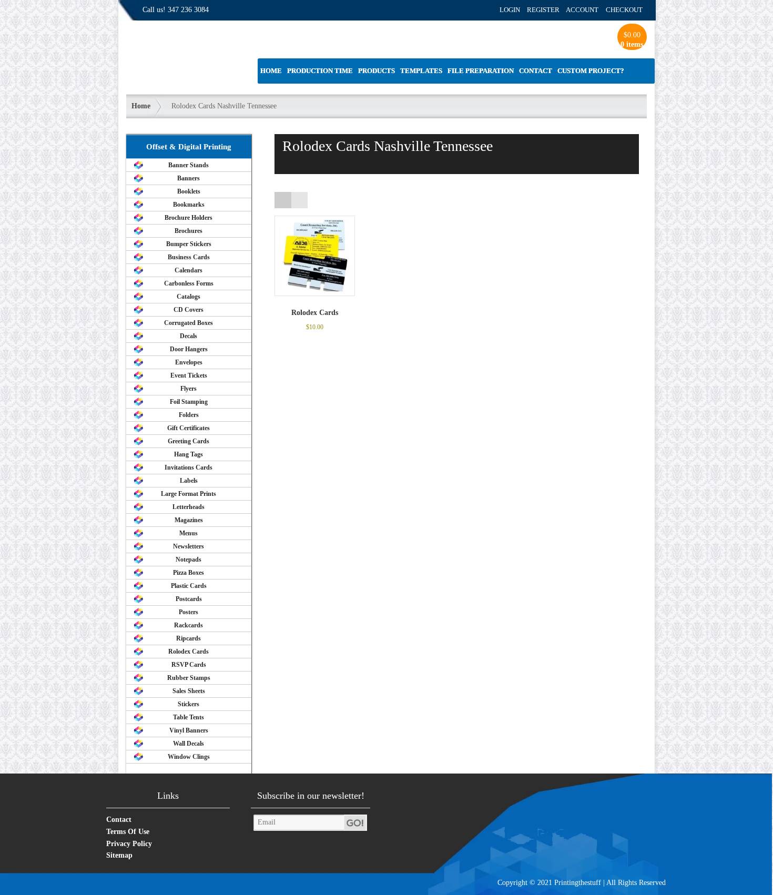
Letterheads (188, 507)
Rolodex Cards (188, 651)
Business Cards (189, 257)
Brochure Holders (188, 217)
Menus (188, 533)
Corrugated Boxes (188, 323)
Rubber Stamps (188, 678)
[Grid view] (282, 200)
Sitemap (119, 855)
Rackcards (188, 625)
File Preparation (480, 71)
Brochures (188, 231)
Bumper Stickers (188, 244)
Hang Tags (188, 454)
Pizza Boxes (188, 572)
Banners (188, 178)
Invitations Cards (188, 467)
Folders (189, 415)
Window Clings (189, 756)
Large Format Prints (188, 493)
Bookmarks (189, 204)
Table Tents (188, 717)
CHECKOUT (624, 10)
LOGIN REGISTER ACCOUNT (549, 10)
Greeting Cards (188, 441)
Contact (535, 71)
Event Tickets (188, 375)
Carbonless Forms (188, 283)
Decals (188, 336)
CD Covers (189, 309)
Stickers (188, 704)
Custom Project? (590, 71)
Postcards (189, 599)
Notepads (188, 559)
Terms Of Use (127, 832)
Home (271, 71)
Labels (189, 480)
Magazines (189, 520)
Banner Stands (188, 165)
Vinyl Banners (188, 730)
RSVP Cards (188, 664)
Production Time (320, 71)
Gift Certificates (188, 428)
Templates (421, 71)
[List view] (299, 200)
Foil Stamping (189, 401)
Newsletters (188, 546)
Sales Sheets (188, 691)
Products (376, 71)
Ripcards (188, 638)
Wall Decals (188, 743)
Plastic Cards (189, 585)
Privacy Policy (129, 844)
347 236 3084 (188, 10)
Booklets (188, 191)
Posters (188, 612)
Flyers (188, 388)
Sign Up (355, 823)
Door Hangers (189, 349)
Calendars (188, 270)
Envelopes (188, 362)
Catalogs (188, 296)
